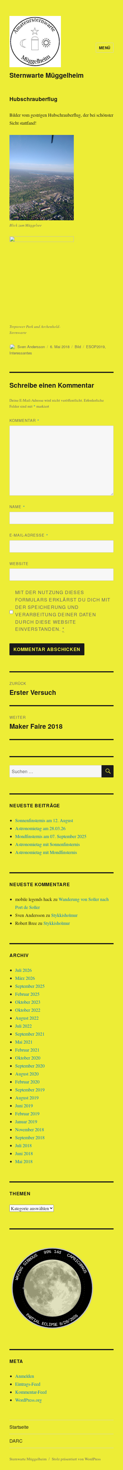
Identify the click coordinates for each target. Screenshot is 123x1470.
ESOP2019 (95, 346)
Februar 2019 (27, 1113)
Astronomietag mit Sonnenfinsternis (47, 844)
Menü (104, 47)
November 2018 (29, 1129)
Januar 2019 (26, 1121)
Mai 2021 (24, 1042)
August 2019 (27, 1098)
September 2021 (30, 1034)
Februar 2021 (27, 1050)
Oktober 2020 (27, 1058)
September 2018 (30, 1137)
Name (17, 506)
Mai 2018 (24, 1161)
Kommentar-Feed (31, 1392)
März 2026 (25, 978)
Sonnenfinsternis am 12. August (44, 820)
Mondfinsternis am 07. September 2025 (50, 836)
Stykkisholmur (64, 915)
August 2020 (27, 1074)
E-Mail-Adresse (28, 535)
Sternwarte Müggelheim (46, 75)
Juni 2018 (24, 1153)
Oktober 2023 (27, 1002)
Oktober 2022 (27, 1010)
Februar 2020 (27, 1082)
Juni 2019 (24, 1105)
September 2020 (30, 1066)
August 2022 (27, 1018)
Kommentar (24, 420)
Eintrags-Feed (27, 1384)
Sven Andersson (31, 346)
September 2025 (30, 986)
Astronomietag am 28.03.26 (40, 828)
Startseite (19, 1427)
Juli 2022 (23, 1026)
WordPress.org (28, 1400)
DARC (16, 1441)
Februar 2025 (27, 994)
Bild (78, 346)
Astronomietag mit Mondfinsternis (46, 852)
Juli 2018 (23, 1145)
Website (19, 563)
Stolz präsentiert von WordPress (76, 1458)
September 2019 (30, 1090)
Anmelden (24, 1376)
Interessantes (20, 353)
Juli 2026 (23, 970)
